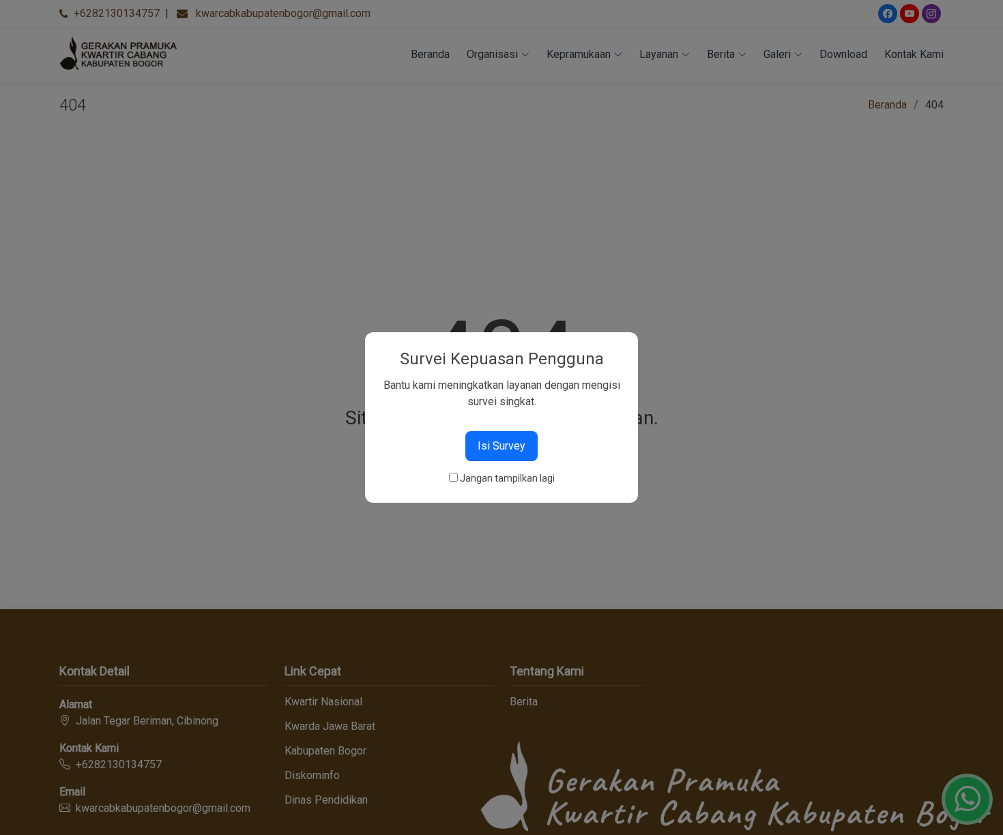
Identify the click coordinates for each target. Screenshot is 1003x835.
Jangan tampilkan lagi (507, 478)
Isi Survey (501, 445)
